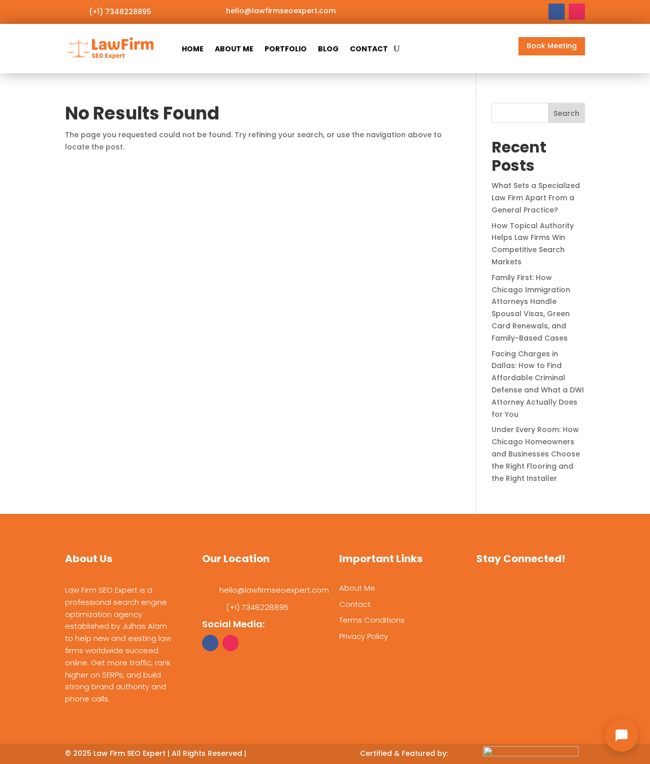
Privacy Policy (363, 636)
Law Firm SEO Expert (129, 753)
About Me (234, 49)
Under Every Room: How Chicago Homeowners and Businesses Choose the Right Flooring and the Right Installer (536, 453)
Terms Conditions (372, 620)
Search (566, 113)
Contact (369, 49)
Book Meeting (552, 46)
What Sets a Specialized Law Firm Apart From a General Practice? (536, 197)
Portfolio (286, 49)
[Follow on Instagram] (577, 12)
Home (193, 49)
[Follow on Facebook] (556, 12)
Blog (328, 49)
